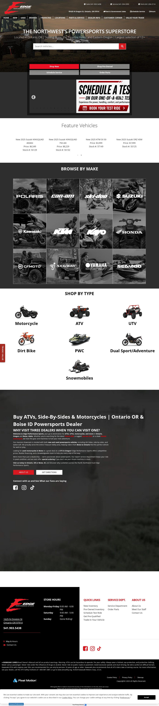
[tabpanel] (79, 96)
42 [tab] (103, 111)
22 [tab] (107, 108)
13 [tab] (75, 108)
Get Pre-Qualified (92, 616)
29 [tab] (58, 111)
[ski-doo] (96, 196)
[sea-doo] (129, 266)
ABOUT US (23, 472)
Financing (46, 18)
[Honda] (129, 231)
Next (126, 99)
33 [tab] (72, 111)
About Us (136, 605)
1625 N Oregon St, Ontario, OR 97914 (84, 11)
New (15, 18)
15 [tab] (82, 108)
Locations (60, 18)
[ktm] (63, 231)
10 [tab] (65, 108)
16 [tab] (86, 108)
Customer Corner (113, 18)
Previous (38, 99)
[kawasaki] (29, 231)
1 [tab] (33, 108)
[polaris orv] (29, 196)
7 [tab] (54, 108)
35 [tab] (79, 111)
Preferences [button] (125, 697)
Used (23, 18)
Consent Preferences (16, 704)
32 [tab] (68, 111)
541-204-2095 (124, 4)
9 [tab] (61, 108)
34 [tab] (75, 111)
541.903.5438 (12, 628)
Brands (33, 18)
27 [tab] (124, 108)
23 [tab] (110, 108)
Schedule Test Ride (93, 612)
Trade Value (3, 353)
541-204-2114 (150, 4)
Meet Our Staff (139, 609)
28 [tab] (128, 108)
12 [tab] (72, 108)
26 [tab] (121, 108)
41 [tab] (100, 111)
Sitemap (140, 677)
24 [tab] (114, 108)
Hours (153, 11)
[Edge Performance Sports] (21, 605)
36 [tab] (82, 111)
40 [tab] (96, 111)
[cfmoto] (29, 266)
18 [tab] (93, 108)
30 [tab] (62, 111)
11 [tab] (68, 108)
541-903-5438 (96, 4)
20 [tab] (100, 108)
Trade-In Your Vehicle (94, 619)
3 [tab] (40, 108)
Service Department (117, 605)
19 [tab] (96, 108)
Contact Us (11, 645)
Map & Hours (12, 641)
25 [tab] (117, 108)
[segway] (63, 266)
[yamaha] (96, 266)
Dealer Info (94, 18)
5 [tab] (47, 108)
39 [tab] (93, 111)
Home (6, 18)
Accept (146, 697)
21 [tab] (103, 108)
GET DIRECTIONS (49, 472)
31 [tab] (65, 111)
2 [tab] (81, 155)
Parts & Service (76, 18)
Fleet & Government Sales (115, 11)
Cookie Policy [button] (67, 697)
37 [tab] (86, 111)
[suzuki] (129, 196)
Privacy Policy (127, 677)
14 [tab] (79, 108)
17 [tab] (89, 108)
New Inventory (91, 605)
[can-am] (63, 196)
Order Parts (113, 609)
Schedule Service (138, 11)
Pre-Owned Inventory (94, 609)
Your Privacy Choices (78, 704)
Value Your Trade (135, 18)
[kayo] (96, 231)
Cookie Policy (112, 677)
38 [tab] (89, 111)
